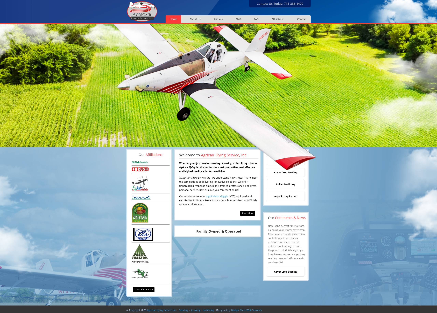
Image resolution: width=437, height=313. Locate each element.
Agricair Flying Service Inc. (162, 310)
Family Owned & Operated (218, 231)
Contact (301, 19)
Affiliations (278, 19)
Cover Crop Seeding (285, 172)
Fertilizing (208, 310)
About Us (195, 19)
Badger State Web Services (246, 310)
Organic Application (285, 196)
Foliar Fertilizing (285, 184)
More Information (144, 289)
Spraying (196, 310)
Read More (247, 213)
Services (218, 19)
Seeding (183, 310)
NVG (238, 19)
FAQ (256, 19)
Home (173, 19)
